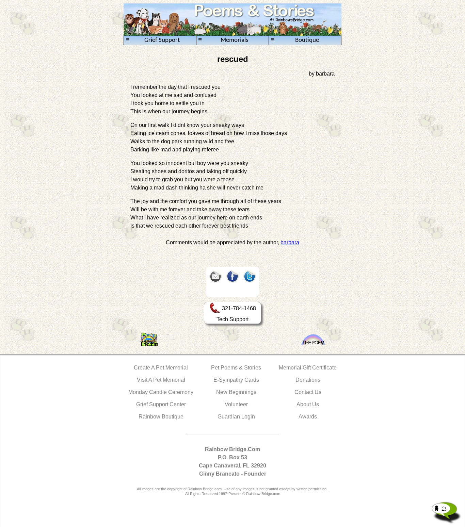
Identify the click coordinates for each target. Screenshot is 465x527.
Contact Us (307, 392)
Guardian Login (236, 416)
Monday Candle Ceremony (160, 392)
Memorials (223, 40)
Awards (308, 416)
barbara (289, 242)
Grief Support (153, 40)
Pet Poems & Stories (236, 367)
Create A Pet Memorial (161, 367)
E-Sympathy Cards (236, 380)
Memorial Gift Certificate (308, 367)
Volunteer (236, 404)
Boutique (295, 40)
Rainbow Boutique (161, 416)
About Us (307, 404)
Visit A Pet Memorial (161, 380)
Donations (307, 380)
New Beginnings (236, 392)
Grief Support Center (161, 404)
